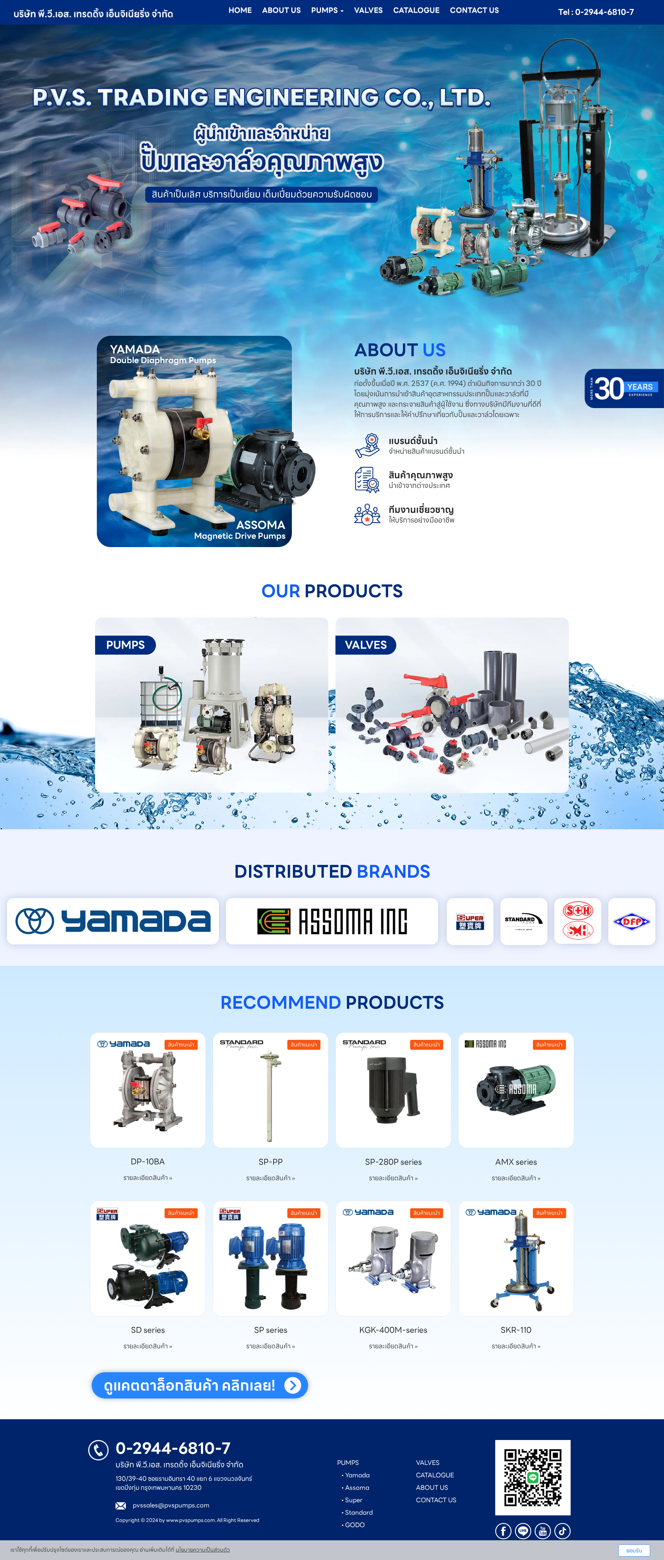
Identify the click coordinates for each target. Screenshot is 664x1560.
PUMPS (348, 1463)
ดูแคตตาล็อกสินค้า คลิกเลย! (189, 1385)
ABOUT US (281, 10)
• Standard (357, 1512)
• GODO (353, 1525)
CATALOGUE (416, 10)
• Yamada (355, 1475)
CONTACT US (474, 10)
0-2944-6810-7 (173, 1448)
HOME (240, 10)
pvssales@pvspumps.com (171, 1505)
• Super (351, 1500)
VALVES (368, 10)
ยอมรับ (634, 1550)
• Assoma (355, 1488)
